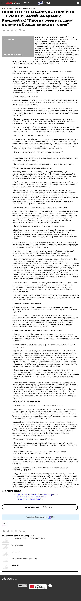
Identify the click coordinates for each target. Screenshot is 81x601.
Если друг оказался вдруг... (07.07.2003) (24, 558)
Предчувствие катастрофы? (29, 499)
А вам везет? (15, 565)
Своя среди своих (17, 545)
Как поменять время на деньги (30, 497)
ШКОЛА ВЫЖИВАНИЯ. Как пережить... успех (36, 495)
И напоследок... (16, 552)
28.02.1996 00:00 (7, 8)
